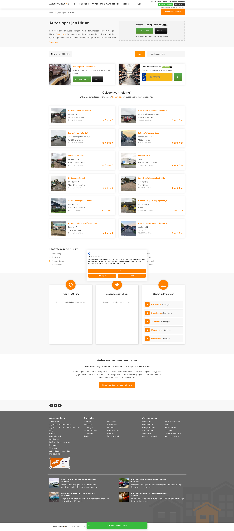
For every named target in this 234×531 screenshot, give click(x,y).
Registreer (117, 97)
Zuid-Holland (113, 436)
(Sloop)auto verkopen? (117, 525)
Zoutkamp (56, 257)
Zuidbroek (155, 322)
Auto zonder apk (172, 436)
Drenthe (87, 421)
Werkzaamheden (172, 11)
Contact (52, 433)
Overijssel (88, 433)
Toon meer (54, 42)
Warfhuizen (57, 264)
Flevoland (111, 421)
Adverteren (54, 421)
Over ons (53, 448)
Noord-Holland (113, 430)
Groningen (61, 13)
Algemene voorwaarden (60, 424)
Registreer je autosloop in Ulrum (117, 385)
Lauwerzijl (149, 261)
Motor (167, 424)
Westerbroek (156, 330)
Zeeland (87, 436)
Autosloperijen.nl (57, 418)
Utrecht (110, 433)
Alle (139, 54)
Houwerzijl (56, 254)
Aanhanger (147, 433)
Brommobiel (170, 427)
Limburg (111, 427)
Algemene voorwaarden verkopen (64, 427)
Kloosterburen (58, 261)
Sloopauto (146, 421)
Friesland (88, 424)
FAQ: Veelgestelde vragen (60, 442)
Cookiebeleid (55, 436)
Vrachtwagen (148, 430)
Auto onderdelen (172, 421)
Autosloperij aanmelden (59, 451)
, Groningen (158, 304)
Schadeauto (147, 424)
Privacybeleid (55, 454)
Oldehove (149, 264)
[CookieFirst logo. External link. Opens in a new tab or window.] (89, 253)
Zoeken (126, 4)
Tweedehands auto (173, 433)
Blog (139, 4)
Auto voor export (149, 436)
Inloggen (84, 4)
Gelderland (112, 424)
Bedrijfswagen (148, 427)
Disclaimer (54, 439)
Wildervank (156, 339)
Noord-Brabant (91, 430)
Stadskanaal (156, 313)
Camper (168, 430)
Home (52, 13)
